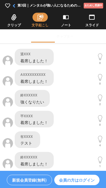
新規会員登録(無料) (29, 180)
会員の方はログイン (77, 180)
